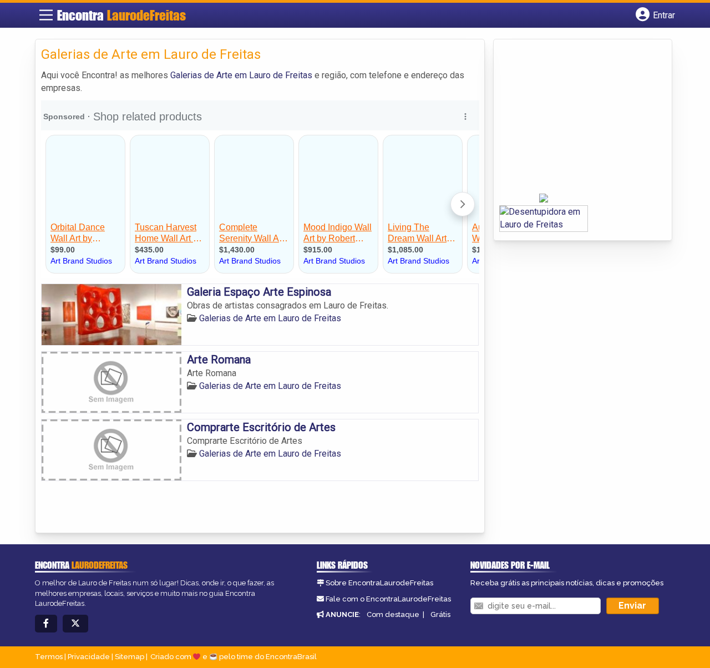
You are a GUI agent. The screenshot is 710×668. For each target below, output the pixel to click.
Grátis (440, 614)
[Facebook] (46, 624)
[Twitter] (75, 624)
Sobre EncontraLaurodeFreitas (379, 583)
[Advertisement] (582, 119)
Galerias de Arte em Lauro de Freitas (241, 75)
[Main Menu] (46, 15)
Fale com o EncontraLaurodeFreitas (388, 599)
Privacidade (89, 656)
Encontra (121, 15)
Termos (49, 656)
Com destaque (393, 614)
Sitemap (129, 656)
